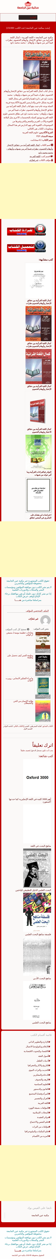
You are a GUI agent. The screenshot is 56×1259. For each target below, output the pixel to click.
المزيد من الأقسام (40, 1136)
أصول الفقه (43, 1056)
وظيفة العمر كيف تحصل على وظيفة (20, 656)
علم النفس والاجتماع (39, 1121)
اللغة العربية (27, 37)
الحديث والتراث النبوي (39, 1070)
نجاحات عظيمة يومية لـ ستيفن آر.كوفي (19, 634)
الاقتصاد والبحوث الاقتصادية (36, 1051)
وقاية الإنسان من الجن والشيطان (23, 702)
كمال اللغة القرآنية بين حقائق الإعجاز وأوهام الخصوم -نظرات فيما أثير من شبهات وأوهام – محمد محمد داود (29, 149)
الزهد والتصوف (42, 1079)
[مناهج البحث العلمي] (37, 1000)
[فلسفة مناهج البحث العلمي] (37, 912)
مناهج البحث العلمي (41, 1022)
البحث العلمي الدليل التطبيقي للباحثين (33, 890)
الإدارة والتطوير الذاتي (43, 651)
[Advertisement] (28, 191)
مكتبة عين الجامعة (44, 37)
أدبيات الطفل (42, 1060)
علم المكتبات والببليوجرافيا (37, 1131)
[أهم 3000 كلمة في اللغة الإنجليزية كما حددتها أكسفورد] (37, 777)
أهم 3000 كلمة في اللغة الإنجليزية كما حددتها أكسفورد (30, 800)
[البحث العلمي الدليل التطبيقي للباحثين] (37, 868)
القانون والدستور (41, 1089)
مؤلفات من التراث (40, 1126)
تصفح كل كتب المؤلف (16, 629)
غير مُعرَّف (33, 160)
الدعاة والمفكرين (41, 1074)
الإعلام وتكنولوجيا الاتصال (37, 1046)
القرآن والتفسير (41, 1098)
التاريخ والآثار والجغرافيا (38, 1065)
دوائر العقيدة (45, 720)
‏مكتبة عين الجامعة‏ (40, 1215)
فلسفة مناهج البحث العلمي (38, 934)
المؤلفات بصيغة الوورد (38, 1107)
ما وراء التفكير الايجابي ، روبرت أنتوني (19, 679)
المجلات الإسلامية (41, 1112)
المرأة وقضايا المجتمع (39, 1093)
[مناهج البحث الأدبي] (37, 956)
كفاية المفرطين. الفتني (33, 726)
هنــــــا (18, 600)
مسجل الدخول (36, 750)
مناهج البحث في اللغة (40, 845)
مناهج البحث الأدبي (42, 978)
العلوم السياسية (41, 1084)
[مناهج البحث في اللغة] (37, 823)
